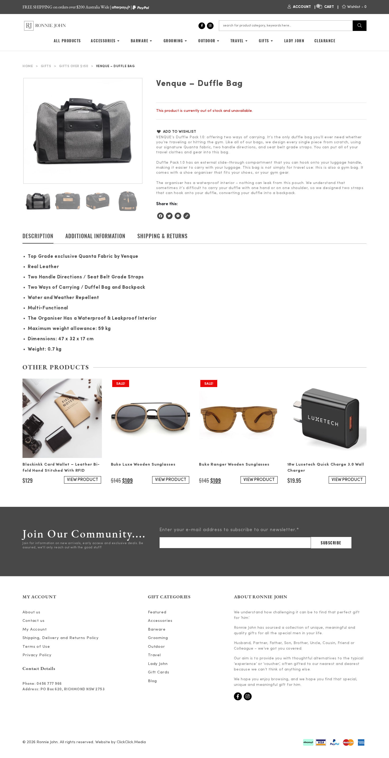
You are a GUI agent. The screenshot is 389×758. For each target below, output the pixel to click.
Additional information (95, 236)
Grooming (158, 638)
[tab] (37, 238)
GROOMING (173, 40)
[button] (176, 132)
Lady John (158, 664)
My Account (34, 630)
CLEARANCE (325, 40)
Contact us (33, 621)
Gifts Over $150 (73, 66)
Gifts (46, 66)
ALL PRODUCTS (67, 40)
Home (27, 66)
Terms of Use (36, 647)
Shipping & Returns (162, 236)
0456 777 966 (49, 684)
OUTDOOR (206, 40)
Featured (157, 612)
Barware (157, 630)
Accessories (160, 621)
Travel (154, 655)
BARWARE (139, 40)
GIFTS (264, 40)
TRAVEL (237, 40)
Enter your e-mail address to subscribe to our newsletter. (229, 529)
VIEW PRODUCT (82, 480)
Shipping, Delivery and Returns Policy (60, 638)
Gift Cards (158, 672)
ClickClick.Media (131, 742)
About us (31, 612)
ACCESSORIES (103, 40)
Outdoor (156, 647)
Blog (152, 681)
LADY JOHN (294, 40)
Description (37, 236)
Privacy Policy (37, 655)
